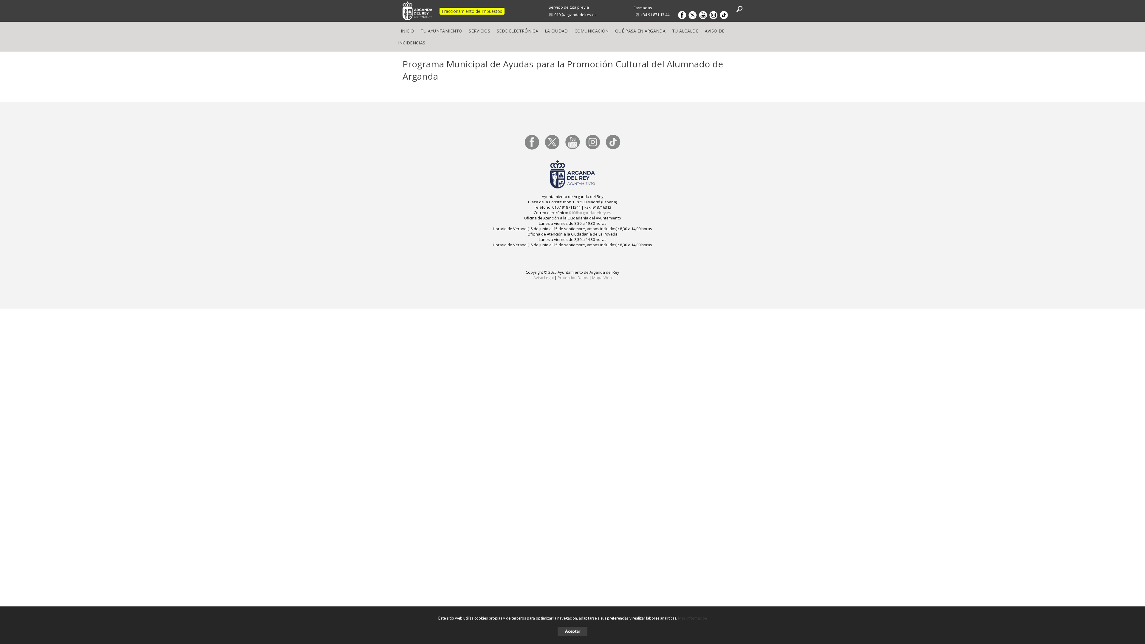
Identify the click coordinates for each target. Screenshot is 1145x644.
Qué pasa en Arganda (640, 31)
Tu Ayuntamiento (441, 31)
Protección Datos (573, 277)
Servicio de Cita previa (569, 7)
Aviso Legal (543, 277)
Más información (692, 618)
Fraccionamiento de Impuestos (472, 11)
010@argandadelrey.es (575, 14)
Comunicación (592, 31)
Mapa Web (602, 277)
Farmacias (643, 7)
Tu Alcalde (685, 31)
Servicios (479, 31)
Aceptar (572, 631)
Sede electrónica (517, 31)
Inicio (407, 31)
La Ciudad (556, 31)
